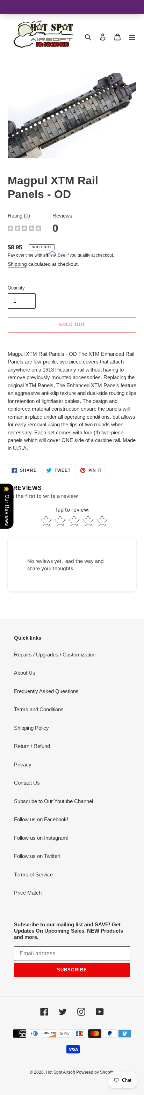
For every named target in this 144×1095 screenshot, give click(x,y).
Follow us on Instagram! (41, 838)
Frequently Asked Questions (46, 691)
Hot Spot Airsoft (60, 1072)
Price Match (28, 893)
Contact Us (27, 783)
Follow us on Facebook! (41, 819)
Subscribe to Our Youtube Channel (53, 801)
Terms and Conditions (39, 709)
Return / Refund (32, 746)
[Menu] (132, 36)
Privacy (22, 764)
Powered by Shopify (95, 1072)
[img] (24, 229)
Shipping (17, 264)
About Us (24, 673)
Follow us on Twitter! (37, 856)
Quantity (16, 288)
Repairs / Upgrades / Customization (54, 654)
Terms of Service (33, 874)
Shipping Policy (31, 728)
